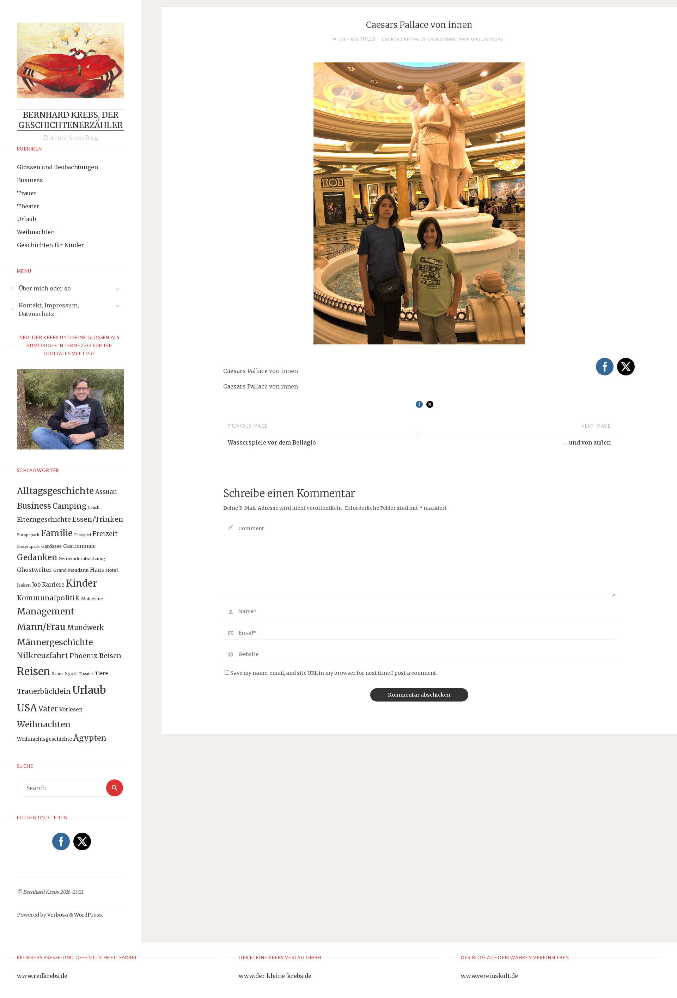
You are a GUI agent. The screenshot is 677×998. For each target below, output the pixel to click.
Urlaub (26, 218)
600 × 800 (349, 39)
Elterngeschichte (44, 520)
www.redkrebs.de (42, 975)
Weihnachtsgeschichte (44, 739)
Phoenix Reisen (95, 656)
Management (45, 611)
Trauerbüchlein (44, 691)
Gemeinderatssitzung (82, 558)
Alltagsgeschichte (55, 490)
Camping (69, 506)
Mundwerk (85, 628)
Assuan (106, 492)
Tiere (101, 673)
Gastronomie (79, 546)
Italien (24, 585)
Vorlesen (71, 709)
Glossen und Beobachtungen (57, 167)
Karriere (53, 584)
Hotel (111, 570)
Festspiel (82, 535)
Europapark (28, 535)
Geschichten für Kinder (50, 245)
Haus (97, 570)
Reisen (33, 671)
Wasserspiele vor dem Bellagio (272, 442)
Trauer (27, 193)
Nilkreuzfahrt (42, 655)
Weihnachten (36, 231)
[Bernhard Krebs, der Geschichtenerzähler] (70, 60)
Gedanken (37, 557)
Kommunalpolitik (48, 598)
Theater (28, 206)
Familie (57, 533)
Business (30, 180)
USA (27, 708)
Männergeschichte (55, 642)
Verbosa (57, 915)
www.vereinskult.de (489, 975)
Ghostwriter (34, 569)
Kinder (81, 583)
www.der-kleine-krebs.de (275, 975)
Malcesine (92, 598)
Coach (93, 507)
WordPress (88, 915)
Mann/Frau (41, 626)
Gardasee (51, 546)
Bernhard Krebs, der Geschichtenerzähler (70, 120)
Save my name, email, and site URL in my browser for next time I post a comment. (334, 673)
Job (36, 584)
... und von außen (587, 442)
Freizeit (105, 534)
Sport (71, 673)
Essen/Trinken (97, 519)
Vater (48, 709)
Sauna (57, 674)
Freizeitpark (28, 546)
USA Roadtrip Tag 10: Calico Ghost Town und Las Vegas (442, 39)
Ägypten (89, 738)
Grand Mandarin (71, 570)
